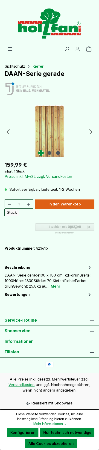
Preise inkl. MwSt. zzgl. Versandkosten (38, 176)
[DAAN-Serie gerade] (49, 131)
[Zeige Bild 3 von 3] (58, 153)
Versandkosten (22, 384)
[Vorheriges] (8, 131)
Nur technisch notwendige (67, 432)
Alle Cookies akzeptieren (51, 443)
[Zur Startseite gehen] (49, 23)
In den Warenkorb (65, 204)
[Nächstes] (90, 131)
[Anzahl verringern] (9, 204)
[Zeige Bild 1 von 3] (41, 153)
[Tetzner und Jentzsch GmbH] (49, 89)
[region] (49, 131)
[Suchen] (66, 48)
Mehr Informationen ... (49, 424)
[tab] (48, 276)
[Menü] (10, 48)
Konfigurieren (22, 432)
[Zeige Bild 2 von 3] (49, 153)
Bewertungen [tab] (17, 294)
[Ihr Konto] (77, 48)
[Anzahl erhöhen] (28, 204)
